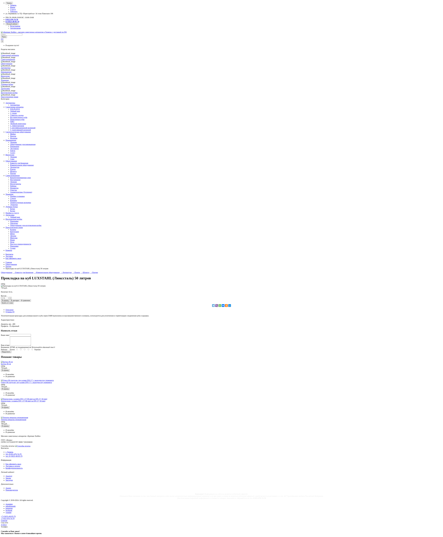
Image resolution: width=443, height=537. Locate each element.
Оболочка (14, 223)
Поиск (4, 37)
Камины (9, 250)
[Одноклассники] (226, 305)
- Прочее (94, 272)
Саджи (12, 248)
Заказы (8, 478)
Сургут (13, 9)
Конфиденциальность (14, 468)
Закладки (9, 480)
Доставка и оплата (13, 466)
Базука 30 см (6, 364)
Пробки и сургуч (12, 213)
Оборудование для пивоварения (22, 144)
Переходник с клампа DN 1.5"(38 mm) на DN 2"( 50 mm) (23, 401)
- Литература (66, 272)
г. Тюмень (9, 452)
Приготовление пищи (14, 227)
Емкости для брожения (19, 163)
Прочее (13, 173)
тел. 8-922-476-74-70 (13, 454)
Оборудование (11, 161)
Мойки (13, 134)
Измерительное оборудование (22, 165)
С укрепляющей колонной (20, 130)
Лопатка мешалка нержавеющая (13, 420)
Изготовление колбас (14, 219)
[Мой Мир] (229, 305)
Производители (12, 490)
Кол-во (3, 296)
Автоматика (10, 103)
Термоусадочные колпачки (20, 203)
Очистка (13, 190)
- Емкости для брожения (23, 272)
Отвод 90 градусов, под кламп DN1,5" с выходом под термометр (26, 382)
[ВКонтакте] (223, 305)
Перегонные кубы (17, 119)
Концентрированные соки (20, 178)
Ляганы (13, 236)
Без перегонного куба (18, 117)
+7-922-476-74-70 (7, 518)
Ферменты (14, 188)
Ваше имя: (5, 335)
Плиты (13, 169)
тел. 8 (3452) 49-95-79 (14, 456)
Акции (8, 488)
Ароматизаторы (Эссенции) (21, 192)
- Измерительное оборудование (47, 272)
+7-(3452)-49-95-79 (8, 516)
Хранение (9, 194)
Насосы (13, 136)
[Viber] (216, 305)
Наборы (13, 186)
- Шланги (84, 272)
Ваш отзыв (5, 345)
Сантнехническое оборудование (18, 132)
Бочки (12, 209)
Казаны (13, 230)
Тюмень (13, 5)
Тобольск (13, 11)
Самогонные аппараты (15, 107)
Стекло (13, 198)
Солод (12, 153)
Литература (14, 167)
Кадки (12, 211)
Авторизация (15, 28)
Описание (9, 310)
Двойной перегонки (18, 124)
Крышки (13, 200)
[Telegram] (213, 305)
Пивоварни (14, 146)
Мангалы (13, 238)
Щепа (12, 234)
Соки (12, 159)
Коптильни (14, 232)
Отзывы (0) (10, 312)
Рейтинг (4, 350)
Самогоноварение (13, 176)
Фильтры (13, 138)
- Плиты (76, 272)
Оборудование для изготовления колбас (26, 225)
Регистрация (15, 26)
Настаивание (15, 180)
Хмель (12, 151)
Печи (12, 242)
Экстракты (14, 149)
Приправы (14, 221)
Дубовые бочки (12, 207)
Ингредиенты (15, 184)
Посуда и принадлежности (20, 244)
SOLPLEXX (15, 109)
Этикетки (14, 205)
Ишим (12, 7)
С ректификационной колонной (22, 128)
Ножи (12, 240)
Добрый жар (15, 111)
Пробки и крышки (17, 196)
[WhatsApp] (220, 305)
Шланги (13, 171)
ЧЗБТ (12, 122)
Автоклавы (10, 215)
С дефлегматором (17, 126)
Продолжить (6, 352)
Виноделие (10, 155)
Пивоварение (11, 140)
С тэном (13, 113)
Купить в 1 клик (7, 303)
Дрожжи (13, 142)
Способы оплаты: (8, 446)
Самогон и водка (17, 115)
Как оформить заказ (13, 464)
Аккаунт (9, 476)
